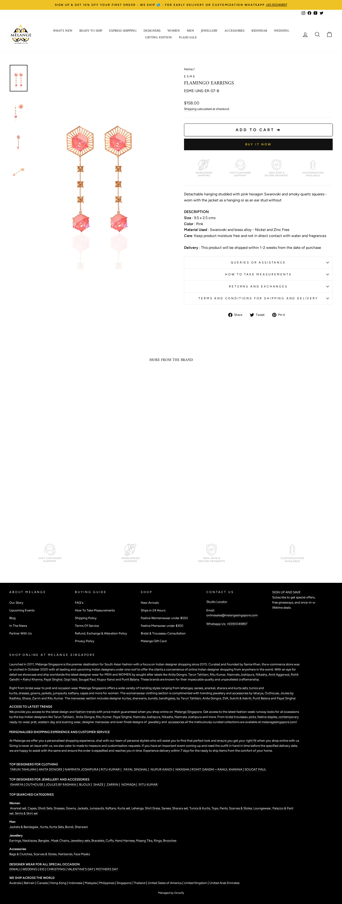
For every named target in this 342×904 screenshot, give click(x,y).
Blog (12, 618)
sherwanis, (140, 698)
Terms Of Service (87, 625)
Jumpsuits (96, 808)
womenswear (135, 693)
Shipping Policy (86, 618)
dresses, (24, 693)
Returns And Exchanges (258, 286)
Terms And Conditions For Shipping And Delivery (258, 298)
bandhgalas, (168, 698)
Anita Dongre (177, 674)
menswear (78, 698)
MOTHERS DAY (107, 869)
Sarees (166, 808)
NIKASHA (182, 769)
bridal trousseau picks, (241, 717)
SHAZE (98, 784)
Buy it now (258, 144)
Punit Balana (262, 698)
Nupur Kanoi (106, 679)
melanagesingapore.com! (279, 722)
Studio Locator (216, 602)
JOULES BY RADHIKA (61, 784)
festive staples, (267, 717)
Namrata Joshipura (240, 674)
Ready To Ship (90, 31)
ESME (190, 76)
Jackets (82, 808)
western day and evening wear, (60, 722)
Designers (152, 31)
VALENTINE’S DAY (80, 869)
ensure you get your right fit (237, 740)
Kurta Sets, (57, 827)
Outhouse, (272, 693)
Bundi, (70, 827)
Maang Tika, (145, 840)
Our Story (16, 602)
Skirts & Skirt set (26, 813)
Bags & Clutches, (21, 854)
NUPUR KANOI (161, 769)
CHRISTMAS (56, 869)
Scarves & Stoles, (46, 854)
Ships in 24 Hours (153, 610)
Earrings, (15, 840)
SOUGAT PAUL (255, 769)
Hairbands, (66, 854)
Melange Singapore (188, 712)
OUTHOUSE (35, 784)
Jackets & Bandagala (24, 827)
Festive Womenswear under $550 (164, 618)
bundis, (153, 698)
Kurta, (44, 827)
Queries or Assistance (258, 262)
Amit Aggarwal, (279, 674)
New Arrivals (150, 602)
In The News (18, 625)
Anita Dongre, (212, 698)
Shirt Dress (152, 808)
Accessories (235, 31)
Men (190, 31)
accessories (240, 693)
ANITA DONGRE (51, 769)
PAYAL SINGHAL (135, 769)
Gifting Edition (158, 37)
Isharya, (259, 693)
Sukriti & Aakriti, (241, 698)
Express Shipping (123, 31)
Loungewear (262, 808)
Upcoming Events (21, 610)
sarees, (199, 688)
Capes (32, 808)
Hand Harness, (125, 840)
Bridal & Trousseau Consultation (163, 633)
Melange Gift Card (154, 641)
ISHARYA (16, 784)
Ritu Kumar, (104, 717)
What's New (62, 31)
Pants (223, 808)
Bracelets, (98, 840)
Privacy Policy (84, 641)
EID (42, 869)
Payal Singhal (286, 698)
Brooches (169, 840)
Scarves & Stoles (240, 808)
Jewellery (209, 31)
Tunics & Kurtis (199, 808)
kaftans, (74, 693)
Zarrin (36, 698)
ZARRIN (112, 784)
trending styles (150, 688)
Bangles (44, 840)
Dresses (59, 808)
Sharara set (179, 808)
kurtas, (126, 698)
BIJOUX (84, 784)
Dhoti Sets (45, 808)
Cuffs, (110, 840)
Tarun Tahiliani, (199, 674)
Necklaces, (30, 840)
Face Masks (82, 854)
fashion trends (85, 712)
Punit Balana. (131, 679)
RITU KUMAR (111, 769)
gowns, (35, 693)
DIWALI (15, 869)
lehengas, (187, 688)
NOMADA (128, 784)
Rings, (158, 840)
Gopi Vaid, (71, 679)
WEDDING (29, 869)
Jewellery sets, (80, 840)
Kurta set (123, 808)
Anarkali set (17, 808)
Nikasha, (262, 674)
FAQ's (79, 602)
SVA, (226, 698)
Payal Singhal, (54, 679)
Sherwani (81, 827)
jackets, (47, 693)
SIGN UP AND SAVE (286, 592)
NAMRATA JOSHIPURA (81, 769)
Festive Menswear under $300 (162, 625)
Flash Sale (188, 37)
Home (188, 69)
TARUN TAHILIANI (23, 769)
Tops (214, 808)
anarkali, (211, 688)
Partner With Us (20, 633)
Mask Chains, (60, 840)
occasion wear (68, 688)
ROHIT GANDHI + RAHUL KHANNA (217, 769)
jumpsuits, (60, 693)
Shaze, (27, 698)
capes (84, 693)
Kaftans (110, 808)
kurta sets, (241, 688)
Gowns (71, 808)
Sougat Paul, (88, 679)
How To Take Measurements (258, 274)
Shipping (190, 109)
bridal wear (33, 688)
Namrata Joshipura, (147, 717)
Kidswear (259, 31)
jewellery (219, 693)
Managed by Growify (171, 892)
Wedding (281, 31)
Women (174, 31)
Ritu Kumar (218, 674)
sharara (222, 688)
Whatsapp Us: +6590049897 (226, 624)
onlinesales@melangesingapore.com (232, 615)
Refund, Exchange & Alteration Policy (101, 633)
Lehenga (137, 808)
